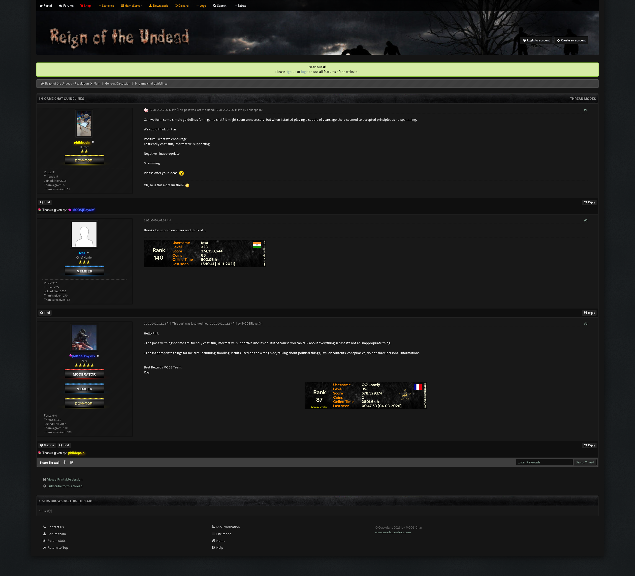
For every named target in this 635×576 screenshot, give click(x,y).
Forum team (56, 534)
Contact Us (55, 527)
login (305, 71)
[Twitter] (71, 462)
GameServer (133, 5)
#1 (586, 110)
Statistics (108, 5)
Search (221, 5)
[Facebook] (65, 462)
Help (219, 547)
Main (97, 83)
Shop (87, 5)
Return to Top (57, 547)
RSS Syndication (228, 527)
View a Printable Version (65, 479)
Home (220, 540)
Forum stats (56, 540)
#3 (586, 323)
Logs (203, 5)
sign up (291, 71)
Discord (183, 5)
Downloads (160, 5)
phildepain (254, 110)
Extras (242, 5)
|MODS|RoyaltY (251, 323)
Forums (68, 5)
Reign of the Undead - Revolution (67, 83)
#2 (586, 220)
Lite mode (223, 534)
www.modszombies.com (393, 532)
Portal (47, 5)
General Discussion (117, 83)
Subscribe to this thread (65, 486)
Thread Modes (583, 98)
